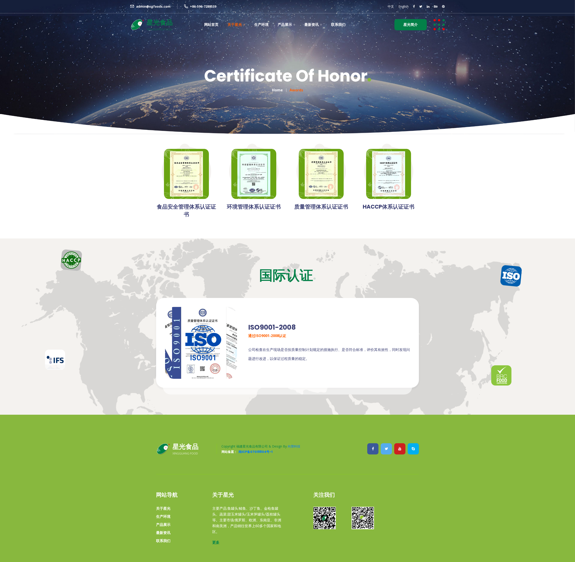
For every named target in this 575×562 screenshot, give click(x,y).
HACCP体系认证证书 (388, 206)
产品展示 (285, 24)
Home (277, 90)
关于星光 (235, 24)
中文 (391, 6)
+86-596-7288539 (203, 6)
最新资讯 (311, 24)
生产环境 (261, 24)
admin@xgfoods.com (153, 6)
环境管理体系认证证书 (254, 206)
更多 (215, 542)
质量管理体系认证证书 (321, 206)
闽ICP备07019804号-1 (255, 452)
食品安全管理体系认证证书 (186, 210)
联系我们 (338, 24)
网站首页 (211, 24)
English (403, 6)
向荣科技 (294, 446)
